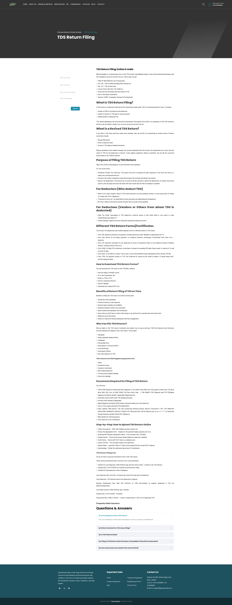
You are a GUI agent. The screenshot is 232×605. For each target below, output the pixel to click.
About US (32, 4)
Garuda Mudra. (115, 601)
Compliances (75, 4)
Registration (59, 4)
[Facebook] (59, 588)
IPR (67, 4)
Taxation (86, 4)
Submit (75, 109)
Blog (93, 4)
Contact (101, 4)
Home (25, 4)
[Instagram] (64, 588)
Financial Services (45, 4)
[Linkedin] (69, 588)
